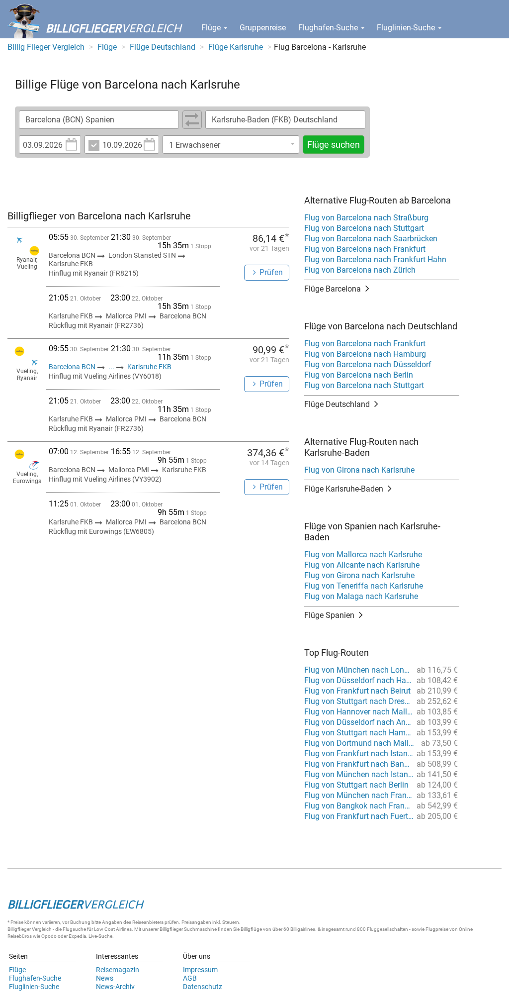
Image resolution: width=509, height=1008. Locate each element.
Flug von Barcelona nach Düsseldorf (367, 364)
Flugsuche (74, 929)
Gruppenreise (263, 27)
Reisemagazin (117, 970)
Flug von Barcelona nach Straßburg (366, 217)
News (104, 978)
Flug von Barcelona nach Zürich (360, 270)
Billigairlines (302, 929)
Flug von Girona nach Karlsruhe (359, 470)
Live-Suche (100, 936)
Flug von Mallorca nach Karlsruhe (363, 554)
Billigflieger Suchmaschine (188, 929)
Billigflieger (19, 929)
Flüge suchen (333, 144)
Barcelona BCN (73, 367)
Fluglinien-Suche (407, 27)
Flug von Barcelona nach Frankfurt (364, 249)
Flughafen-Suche (329, 27)
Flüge (212, 27)
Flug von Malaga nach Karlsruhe (361, 596)
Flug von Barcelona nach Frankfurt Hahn (375, 259)
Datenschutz (202, 987)
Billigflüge (251, 929)
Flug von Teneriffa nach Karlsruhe (363, 586)
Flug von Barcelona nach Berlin (358, 375)
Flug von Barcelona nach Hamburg (365, 354)
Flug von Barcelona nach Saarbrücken (370, 238)
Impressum (200, 970)
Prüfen (271, 272)
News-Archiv (115, 987)
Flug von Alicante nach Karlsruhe (362, 565)
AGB (190, 978)
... (111, 367)
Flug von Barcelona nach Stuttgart (364, 228)
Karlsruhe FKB (149, 367)
